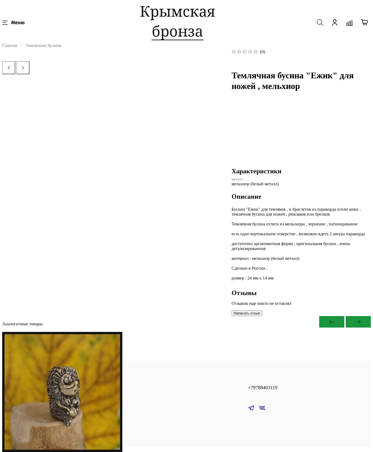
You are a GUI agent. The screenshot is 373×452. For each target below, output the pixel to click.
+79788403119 (262, 387)
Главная (9, 45)
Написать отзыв (247, 313)
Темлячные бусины (43, 45)
